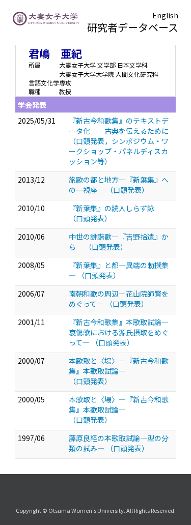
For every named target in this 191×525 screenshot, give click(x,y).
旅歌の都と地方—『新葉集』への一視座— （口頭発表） (119, 184)
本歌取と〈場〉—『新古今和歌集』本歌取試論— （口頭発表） (119, 371)
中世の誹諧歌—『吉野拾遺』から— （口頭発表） (119, 241)
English (165, 15)
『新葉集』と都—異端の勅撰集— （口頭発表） (119, 270)
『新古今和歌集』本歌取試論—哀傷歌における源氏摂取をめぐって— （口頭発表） (119, 332)
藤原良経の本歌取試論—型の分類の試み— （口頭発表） (119, 443)
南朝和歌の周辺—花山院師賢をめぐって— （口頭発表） (119, 298)
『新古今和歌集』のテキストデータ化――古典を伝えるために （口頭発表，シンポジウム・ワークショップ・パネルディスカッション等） (119, 140)
